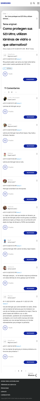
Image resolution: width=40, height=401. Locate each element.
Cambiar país (5, 395)
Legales (4, 391)
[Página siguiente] (15, 92)
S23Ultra (9, 68)
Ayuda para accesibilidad (10, 381)
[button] (34, 54)
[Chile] (5, 3)
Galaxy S (18, 59)
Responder (30, 117)
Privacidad (5, 388)
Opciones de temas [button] (33, 18)
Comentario (30, 79)
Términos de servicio (8, 384)
